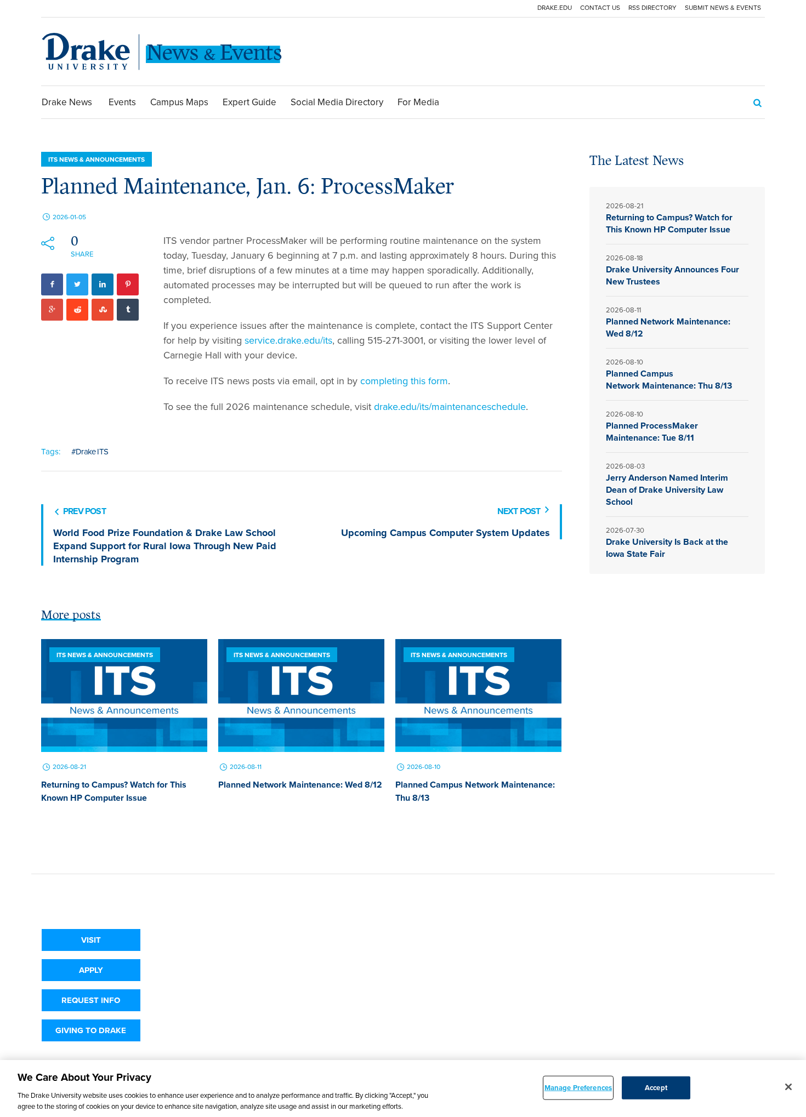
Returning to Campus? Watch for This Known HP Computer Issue (113, 791)
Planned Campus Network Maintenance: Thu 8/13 (670, 379)
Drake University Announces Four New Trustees (672, 275)
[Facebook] (52, 284)
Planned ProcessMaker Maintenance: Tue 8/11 (652, 431)
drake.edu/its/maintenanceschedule (450, 407)
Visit (91, 940)
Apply (91, 970)
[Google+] (52, 310)
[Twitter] (77, 284)
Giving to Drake (90, 1030)
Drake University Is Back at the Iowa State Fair (667, 547)
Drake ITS (92, 452)
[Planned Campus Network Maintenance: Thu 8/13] (478, 695)
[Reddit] (77, 310)
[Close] (788, 1087)
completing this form (404, 381)
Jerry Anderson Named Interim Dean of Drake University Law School (667, 489)
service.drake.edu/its (288, 340)
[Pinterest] (128, 284)
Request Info (90, 1000)
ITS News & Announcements (96, 159)
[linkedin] (102, 284)
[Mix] (102, 310)
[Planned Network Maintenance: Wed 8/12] (301, 695)
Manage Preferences (578, 1087)
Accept (656, 1087)
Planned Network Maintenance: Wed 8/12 (300, 784)
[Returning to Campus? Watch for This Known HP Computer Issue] (124, 695)
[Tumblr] (128, 310)
